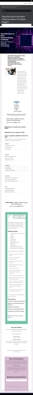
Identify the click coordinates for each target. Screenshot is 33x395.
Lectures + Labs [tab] (9, 216)
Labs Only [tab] (21, 215)
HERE (19, 122)
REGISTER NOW (16, 380)
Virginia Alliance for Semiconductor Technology (6, 6)
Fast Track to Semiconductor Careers (16, 6)
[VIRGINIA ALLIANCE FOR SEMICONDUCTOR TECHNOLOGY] (8, 3)
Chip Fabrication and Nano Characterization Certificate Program (8, 7)
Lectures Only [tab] (16, 215)
